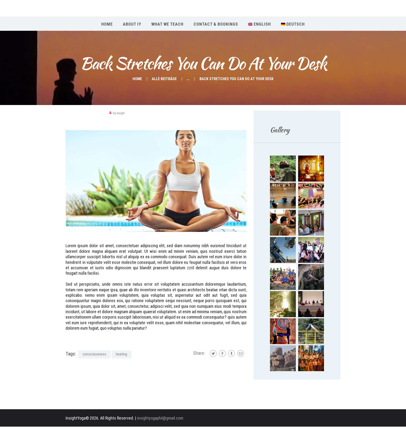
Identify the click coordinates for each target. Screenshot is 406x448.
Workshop (75, 113)
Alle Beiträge (164, 79)
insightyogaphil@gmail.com (160, 418)
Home (137, 79)
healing (121, 354)
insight (119, 113)
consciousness (94, 354)
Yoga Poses (95, 113)
